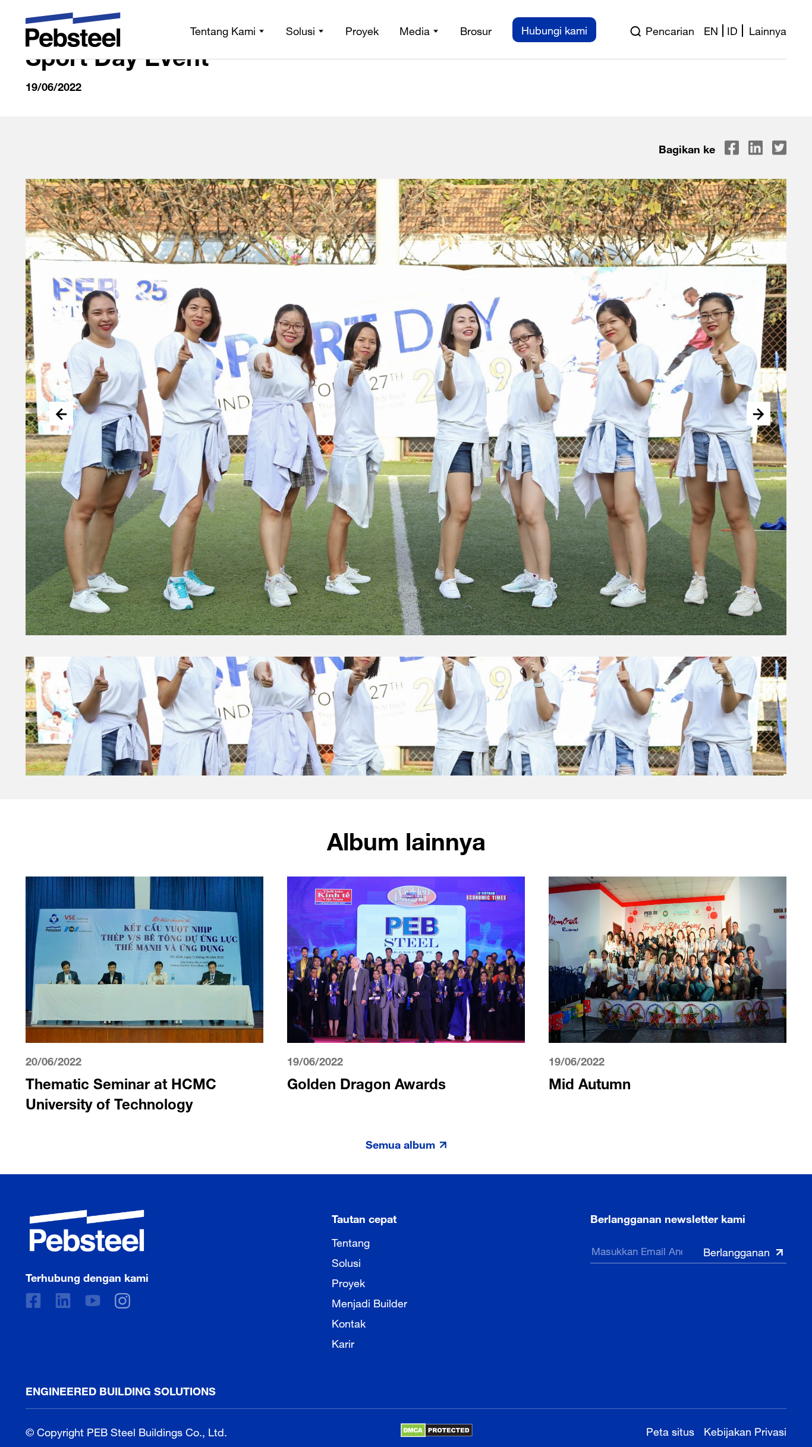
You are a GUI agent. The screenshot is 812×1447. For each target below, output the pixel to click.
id (732, 30)
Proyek (348, 1282)
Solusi (346, 1261)
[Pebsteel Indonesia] (87, 1230)
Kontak (349, 1322)
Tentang (351, 1241)
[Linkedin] (63, 1300)
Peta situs (670, 1430)
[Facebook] (33, 1300)
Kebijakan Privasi (745, 1430)
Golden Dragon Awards (366, 1081)
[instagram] (122, 1301)
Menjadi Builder (369, 1302)
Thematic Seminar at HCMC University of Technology (121, 1091)
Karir (343, 1342)
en (711, 30)
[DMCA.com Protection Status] (437, 1430)
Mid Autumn (590, 1081)
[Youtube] (92, 1300)
